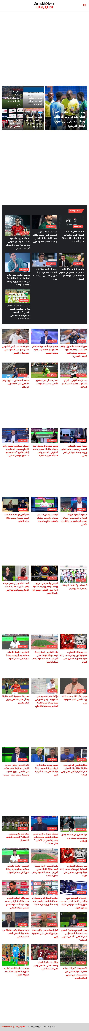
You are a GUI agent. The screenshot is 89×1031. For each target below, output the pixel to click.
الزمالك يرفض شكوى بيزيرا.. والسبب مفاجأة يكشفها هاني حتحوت (47, 518)
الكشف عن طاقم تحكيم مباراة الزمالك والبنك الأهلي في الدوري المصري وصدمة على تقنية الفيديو (19, 312)
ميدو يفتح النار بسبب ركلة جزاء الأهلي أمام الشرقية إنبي (74, 699)
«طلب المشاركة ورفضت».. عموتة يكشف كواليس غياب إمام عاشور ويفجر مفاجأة (45, 901)
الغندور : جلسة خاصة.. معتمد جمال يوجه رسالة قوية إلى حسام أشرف (17, 655)
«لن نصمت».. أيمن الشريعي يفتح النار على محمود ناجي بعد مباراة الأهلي (15, 349)
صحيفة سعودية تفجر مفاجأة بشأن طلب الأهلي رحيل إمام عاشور (15, 699)
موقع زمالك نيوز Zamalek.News (12, 1027)
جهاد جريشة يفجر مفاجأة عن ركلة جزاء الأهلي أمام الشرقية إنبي (16, 933)
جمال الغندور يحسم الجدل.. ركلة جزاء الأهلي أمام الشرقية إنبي (13, 98)
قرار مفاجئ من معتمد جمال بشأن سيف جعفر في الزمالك (74, 838)
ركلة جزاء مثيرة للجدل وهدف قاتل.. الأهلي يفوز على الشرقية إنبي (46, 965)
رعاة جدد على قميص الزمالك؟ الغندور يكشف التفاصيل (17, 837)
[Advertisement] (44, 29)
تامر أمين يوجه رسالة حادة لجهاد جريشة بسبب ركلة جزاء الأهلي (17, 518)
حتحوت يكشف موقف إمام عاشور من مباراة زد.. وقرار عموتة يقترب (45, 349)
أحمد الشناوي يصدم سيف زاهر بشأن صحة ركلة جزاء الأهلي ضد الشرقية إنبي (16, 586)
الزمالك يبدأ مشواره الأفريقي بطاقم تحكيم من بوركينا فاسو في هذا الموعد (34, 120)
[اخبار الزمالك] (44, 5)
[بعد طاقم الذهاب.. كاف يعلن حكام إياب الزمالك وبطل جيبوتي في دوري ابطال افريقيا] (66, 108)
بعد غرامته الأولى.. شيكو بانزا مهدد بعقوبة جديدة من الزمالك (74, 383)
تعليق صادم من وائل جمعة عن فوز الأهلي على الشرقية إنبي (45, 933)
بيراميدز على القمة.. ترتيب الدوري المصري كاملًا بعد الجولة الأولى (16, 971)
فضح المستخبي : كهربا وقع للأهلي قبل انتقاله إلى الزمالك (15, 383)
